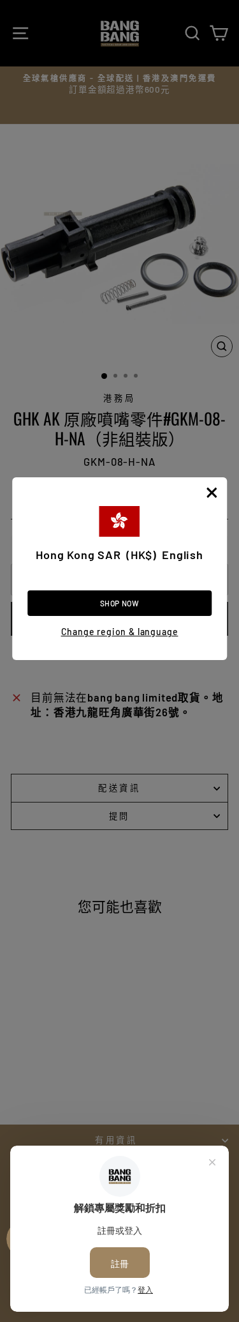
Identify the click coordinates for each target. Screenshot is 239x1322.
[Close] (211, 492)
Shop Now (120, 603)
